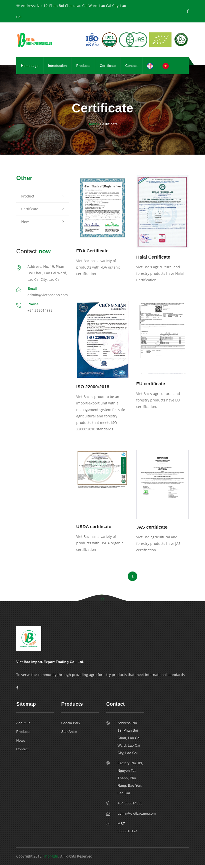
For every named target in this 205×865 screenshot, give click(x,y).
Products (83, 66)
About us (23, 723)
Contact (131, 66)
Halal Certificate (153, 257)
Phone (33, 304)
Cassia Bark (70, 723)
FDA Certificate (92, 250)
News (25, 221)
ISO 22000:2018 (92, 386)
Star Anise (69, 732)
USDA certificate (93, 526)
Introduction (57, 66)
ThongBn (50, 856)
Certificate (108, 66)
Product (27, 196)
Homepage (29, 66)
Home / (94, 124)
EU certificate (150, 383)
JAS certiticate (152, 527)
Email (32, 288)
